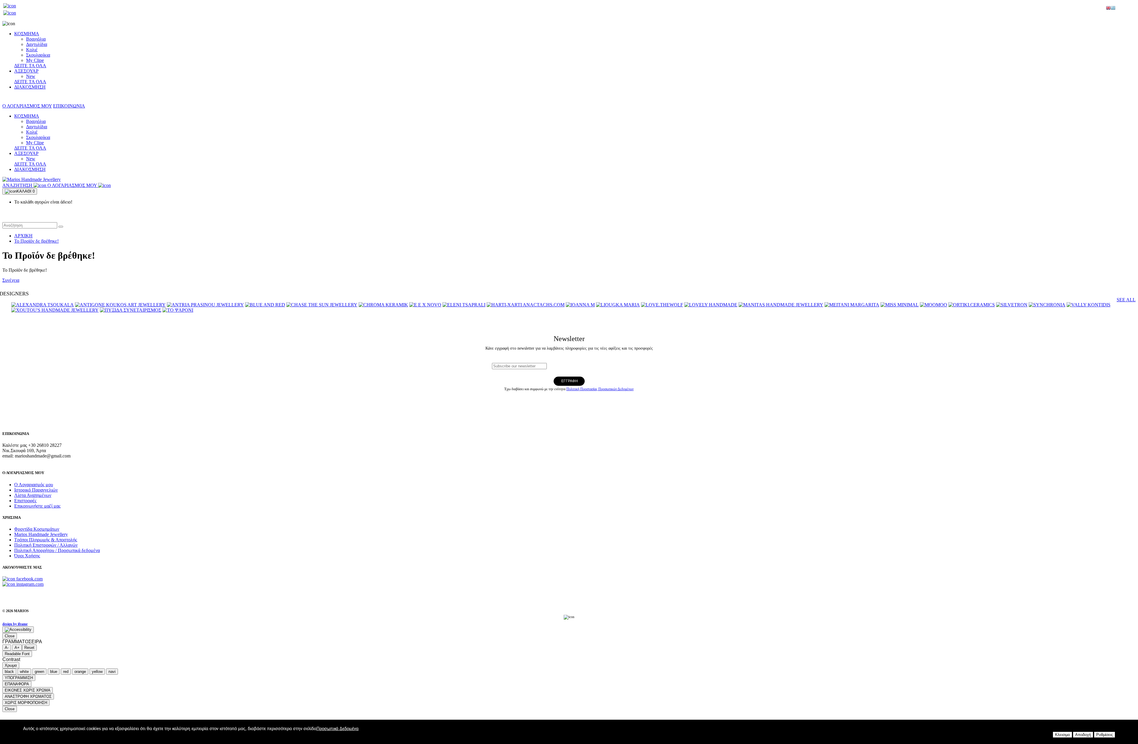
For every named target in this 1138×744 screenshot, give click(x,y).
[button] (60, 227)
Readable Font (17, 654)
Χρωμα (11, 665)
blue (53, 671)
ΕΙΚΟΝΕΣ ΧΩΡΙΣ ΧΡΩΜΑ (27, 690)
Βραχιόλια (36, 38)
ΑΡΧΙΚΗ (23, 235)
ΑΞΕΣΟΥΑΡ (26, 70)
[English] (1108, 8)
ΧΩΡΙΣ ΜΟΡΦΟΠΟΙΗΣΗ (26, 702)
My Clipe (35, 60)
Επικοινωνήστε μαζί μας (37, 505)
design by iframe (15, 624)
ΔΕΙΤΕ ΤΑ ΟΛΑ (30, 65)
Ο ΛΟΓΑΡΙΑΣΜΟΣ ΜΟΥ (27, 105)
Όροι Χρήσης (27, 555)
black (9, 671)
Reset (29, 647)
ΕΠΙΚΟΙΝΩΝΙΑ (69, 105)
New (30, 76)
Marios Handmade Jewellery (41, 534)
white (24, 671)
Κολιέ (32, 49)
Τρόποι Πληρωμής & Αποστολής (45, 539)
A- (7, 647)
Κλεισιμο (1062, 734)
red (65, 671)
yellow (97, 671)
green (39, 671)
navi (112, 671)
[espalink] (9, 5)
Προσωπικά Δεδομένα (338, 729)
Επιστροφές (25, 500)
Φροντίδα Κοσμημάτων (36, 529)
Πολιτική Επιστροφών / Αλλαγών (46, 545)
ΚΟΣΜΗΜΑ (26, 33)
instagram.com (29, 584)
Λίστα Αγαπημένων (32, 495)
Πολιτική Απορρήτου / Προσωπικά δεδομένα (57, 550)
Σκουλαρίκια (38, 54)
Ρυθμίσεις (1104, 734)
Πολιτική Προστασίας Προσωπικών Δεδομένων (600, 389)
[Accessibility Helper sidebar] (18, 629)
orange (80, 671)
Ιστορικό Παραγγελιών (36, 489)
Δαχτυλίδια (36, 44)
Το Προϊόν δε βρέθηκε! (36, 241)
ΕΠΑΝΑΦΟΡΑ (17, 684)
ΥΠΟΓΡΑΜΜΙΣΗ (19, 678)
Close (10, 636)
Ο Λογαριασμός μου (33, 484)
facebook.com (29, 578)
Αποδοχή (1083, 734)
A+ (17, 647)
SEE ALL (1126, 299)
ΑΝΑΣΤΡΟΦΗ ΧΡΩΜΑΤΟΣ (28, 696)
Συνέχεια (10, 280)
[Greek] (1113, 8)
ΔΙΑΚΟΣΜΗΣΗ (30, 86)
